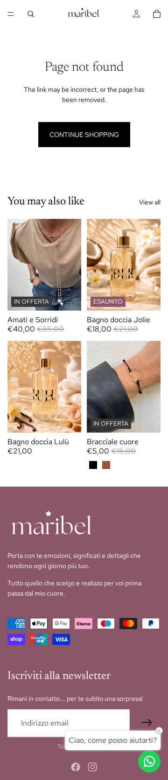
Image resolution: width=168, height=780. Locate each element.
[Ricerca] (31, 14)
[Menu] (10, 14)
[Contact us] (149, 761)
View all (150, 202)
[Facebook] (75, 767)
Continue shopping (84, 134)
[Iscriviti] (147, 722)
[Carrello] (157, 14)
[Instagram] (92, 767)
